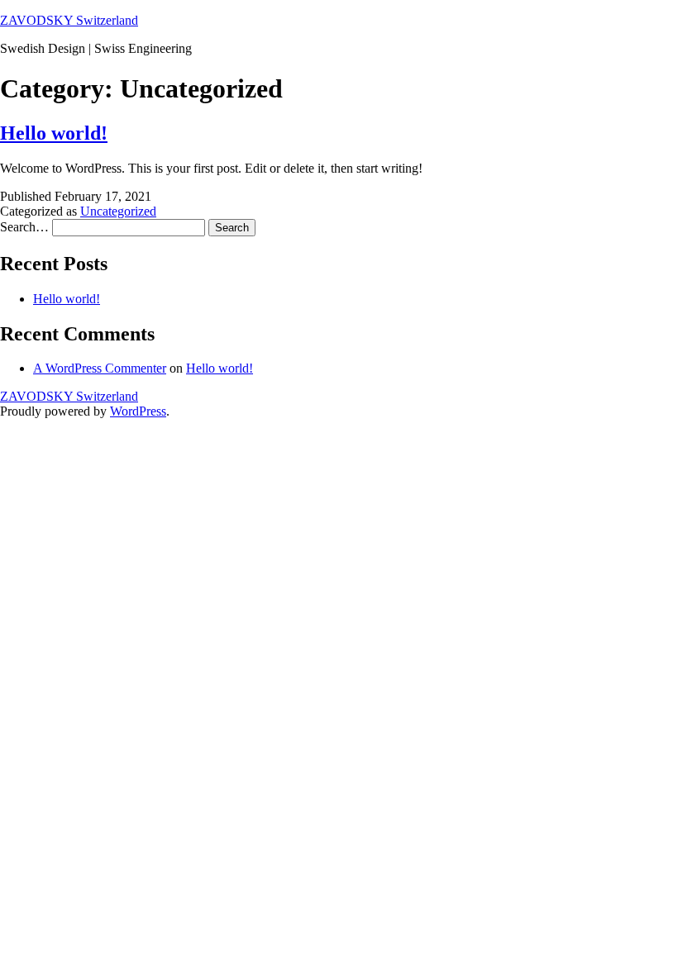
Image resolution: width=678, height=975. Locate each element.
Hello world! (53, 133)
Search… (24, 227)
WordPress (138, 411)
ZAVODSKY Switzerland (69, 20)
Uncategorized (118, 211)
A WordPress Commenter (99, 368)
